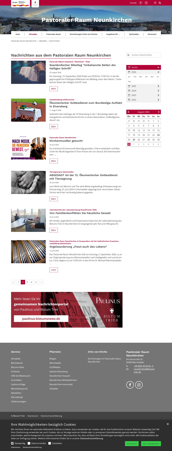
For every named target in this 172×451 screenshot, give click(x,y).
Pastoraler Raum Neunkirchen (24, 41)
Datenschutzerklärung (91, 438)
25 (134, 139)
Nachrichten (54, 41)
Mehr (53, 88)
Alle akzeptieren (151, 443)
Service (15, 351)
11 (134, 130)
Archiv (135, 67)
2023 (134, 95)
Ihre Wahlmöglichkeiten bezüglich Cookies (43, 424)
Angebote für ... (113, 34)
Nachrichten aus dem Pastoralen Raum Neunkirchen (61, 55)
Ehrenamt (152, 34)
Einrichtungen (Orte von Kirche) (83, 34)
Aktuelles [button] (33, 34)
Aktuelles (43, 41)
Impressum (15, 447)
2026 (134, 72)
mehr (53, 270)
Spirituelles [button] (134, 34)
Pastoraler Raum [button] (53, 34)
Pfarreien (55, 351)
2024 (134, 90)
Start (18, 34)
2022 (134, 99)
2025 (134, 86)
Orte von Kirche (97, 351)
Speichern (132, 443)
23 (158, 135)
